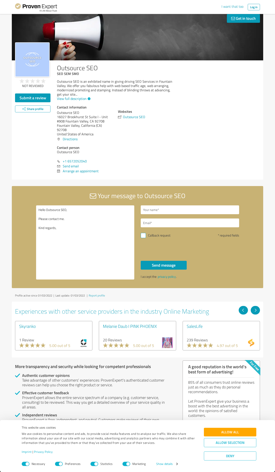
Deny (230, 456)
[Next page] (255, 310)
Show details (164, 464)
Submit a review (33, 98)
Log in (254, 7)
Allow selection (230, 442)
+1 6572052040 (75, 161)
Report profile (97, 295)
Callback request (159, 235)
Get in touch (245, 18)
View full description (72, 98)
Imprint (27, 452)
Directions (70, 139)
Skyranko (27, 326)
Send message (164, 265)
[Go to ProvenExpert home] (36, 8)
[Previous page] (243, 310)
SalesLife (195, 326)
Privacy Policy (43, 452)
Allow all (230, 432)
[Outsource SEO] (32, 59)
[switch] (59, 464)
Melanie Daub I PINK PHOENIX (130, 326)
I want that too (232, 6)
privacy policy (167, 276)
